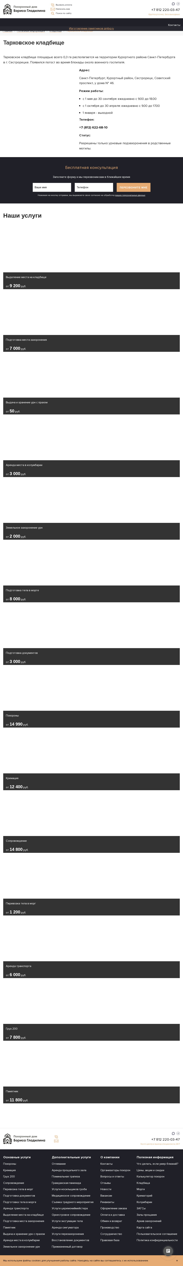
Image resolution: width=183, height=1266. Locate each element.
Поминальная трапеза (66, 1176)
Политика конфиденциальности (157, 1240)
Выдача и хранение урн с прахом (24, 1234)
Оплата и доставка (112, 1215)
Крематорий (144, 1195)
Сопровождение (13, 1183)
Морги (141, 1189)
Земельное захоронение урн (21, 1246)
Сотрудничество (111, 1234)
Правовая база (109, 1240)
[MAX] (173, 4)
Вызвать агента (64, 5)
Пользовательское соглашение (157, 1234)
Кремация (9, 1170)
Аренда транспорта (16, 1208)
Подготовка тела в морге (19, 1202)
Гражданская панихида (66, 1183)
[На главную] (24, 9)
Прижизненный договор (67, 1246)
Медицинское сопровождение (71, 1195)
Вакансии (106, 1195)
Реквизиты (107, 1202)
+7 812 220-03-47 (165, 10)
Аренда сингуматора (65, 1227)
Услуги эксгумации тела (67, 1221)
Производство (109, 1227)
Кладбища (143, 1183)
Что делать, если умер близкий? (157, 1164)
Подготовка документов (19, 1195)
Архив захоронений (149, 1221)
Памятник (9, 1227)
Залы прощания (147, 1215)
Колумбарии (144, 1202)
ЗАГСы (141, 1208)
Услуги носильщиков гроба (69, 1189)
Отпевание (59, 1164)
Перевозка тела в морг (18, 1189)
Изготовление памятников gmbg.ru (91, 28)
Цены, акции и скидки (150, 1170)
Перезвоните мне (133, 187)
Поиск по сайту (63, 13)
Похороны (9, 1164)
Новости (105, 1189)
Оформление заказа (113, 1208)
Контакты (174, 25)
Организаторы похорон (115, 1170)
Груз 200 (9, 1176)
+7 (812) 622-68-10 (93, 127)
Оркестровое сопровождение (71, 1215)
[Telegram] (178, 4)
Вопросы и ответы (112, 1176)
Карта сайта (144, 1227)
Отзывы (105, 1183)
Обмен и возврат (111, 1221)
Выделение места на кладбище (23, 1215)
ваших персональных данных (130, 195)
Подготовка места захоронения (23, 1221)
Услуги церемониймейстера (70, 1208)
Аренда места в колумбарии (21, 1240)
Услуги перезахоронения (68, 1234)
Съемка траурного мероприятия (72, 1202)
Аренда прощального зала (69, 1170)
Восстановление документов (70, 1240)
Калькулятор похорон (150, 1176)
